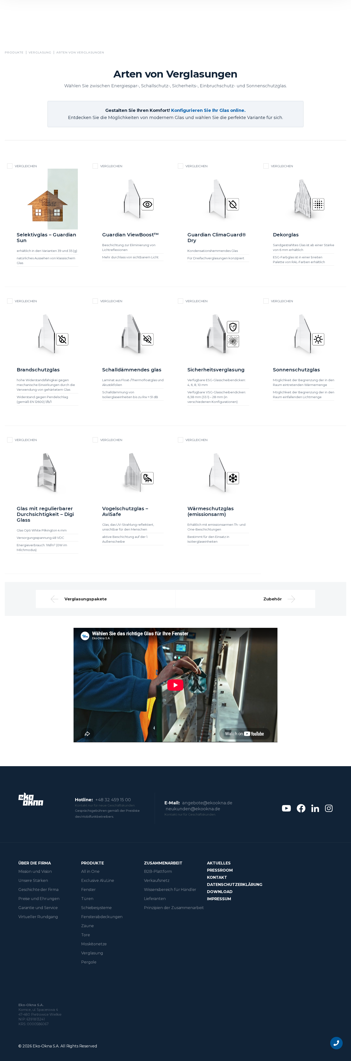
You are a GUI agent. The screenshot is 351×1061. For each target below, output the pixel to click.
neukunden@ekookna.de (193, 808)
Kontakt (217, 877)
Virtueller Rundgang (38, 917)
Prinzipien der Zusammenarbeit (174, 907)
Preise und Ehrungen (38, 898)
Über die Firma (34, 863)
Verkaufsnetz (156, 880)
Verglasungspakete (85, 599)
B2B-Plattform (158, 871)
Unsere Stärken (33, 880)
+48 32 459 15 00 (113, 799)
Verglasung (40, 52)
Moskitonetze (94, 944)
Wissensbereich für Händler (170, 889)
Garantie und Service (38, 907)
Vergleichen (26, 166)
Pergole (88, 962)
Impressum (219, 899)
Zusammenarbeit (163, 863)
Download (220, 891)
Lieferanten (154, 898)
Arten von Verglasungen (80, 52)
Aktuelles (219, 863)
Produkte (14, 52)
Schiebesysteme (96, 907)
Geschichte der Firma (38, 889)
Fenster (88, 889)
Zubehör (272, 599)
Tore (85, 935)
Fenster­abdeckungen (101, 917)
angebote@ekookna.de (207, 803)
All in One (90, 871)
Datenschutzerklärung (234, 884)
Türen (87, 898)
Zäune (87, 926)
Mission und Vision (35, 871)
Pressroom (220, 870)
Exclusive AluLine (97, 880)
